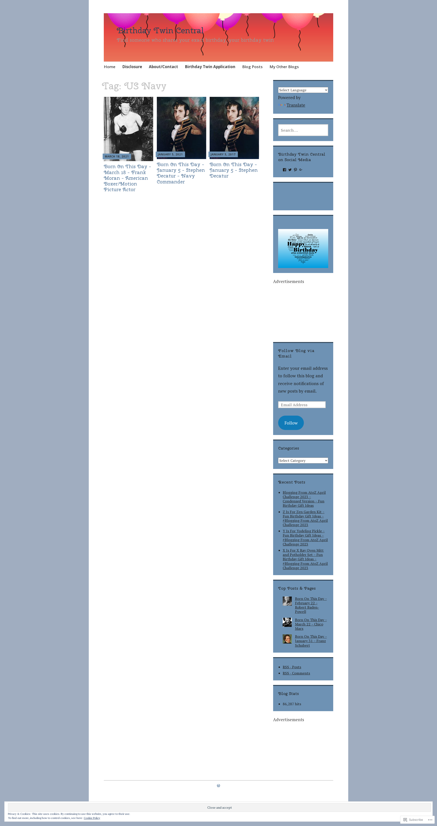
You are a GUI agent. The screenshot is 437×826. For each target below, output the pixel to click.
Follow (291, 423)
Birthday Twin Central (160, 30)
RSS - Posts (292, 666)
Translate (296, 105)
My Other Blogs (284, 66)
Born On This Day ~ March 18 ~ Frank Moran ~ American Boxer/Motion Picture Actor (127, 178)
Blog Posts (252, 66)
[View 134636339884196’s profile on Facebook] (284, 170)
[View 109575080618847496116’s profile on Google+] (301, 170)
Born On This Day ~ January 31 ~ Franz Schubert (311, 641)
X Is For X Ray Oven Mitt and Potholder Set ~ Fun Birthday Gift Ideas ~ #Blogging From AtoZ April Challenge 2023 (305, 559)
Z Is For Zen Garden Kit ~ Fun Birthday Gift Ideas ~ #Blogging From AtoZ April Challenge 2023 (305, 518)
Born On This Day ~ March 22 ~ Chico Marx (311, 624)
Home (109, 66)
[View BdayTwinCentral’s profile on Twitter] (290, 170)
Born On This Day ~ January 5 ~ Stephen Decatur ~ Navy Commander (181, 173)
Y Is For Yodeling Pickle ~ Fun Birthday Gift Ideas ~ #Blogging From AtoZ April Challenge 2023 (305, 537)
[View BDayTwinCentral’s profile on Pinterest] (295, 170)
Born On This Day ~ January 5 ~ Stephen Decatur (234, 170)
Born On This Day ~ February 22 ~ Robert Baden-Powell (311, 605)
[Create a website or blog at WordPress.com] (218, 785)
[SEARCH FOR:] (303, 130)
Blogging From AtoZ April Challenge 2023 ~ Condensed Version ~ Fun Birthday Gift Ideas (304, 499)
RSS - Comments (296, 673)
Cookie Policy (92, 818)
